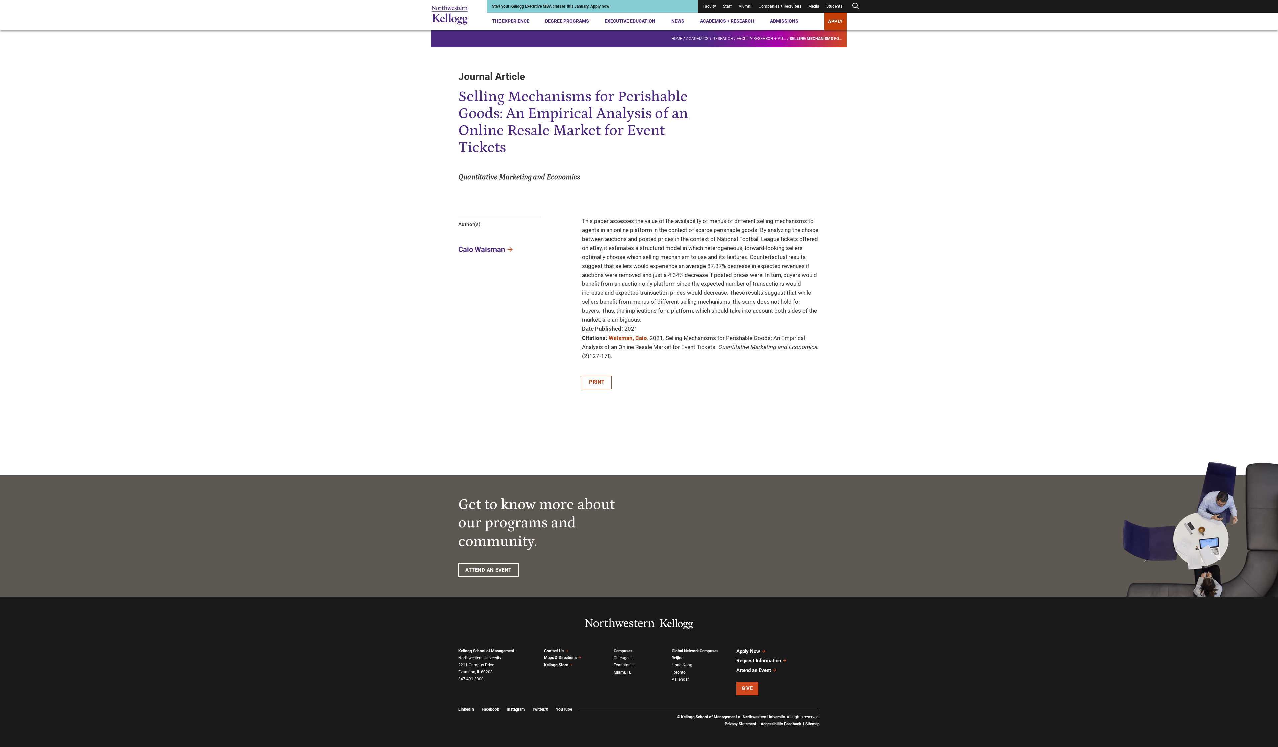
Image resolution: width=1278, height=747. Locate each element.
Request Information (758, 661)
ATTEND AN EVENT (488, 570)
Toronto (679, 672)
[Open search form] (855, 6)
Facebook (490, 709)
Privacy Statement (740, 724)
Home (676, 38)
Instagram (516, 709)
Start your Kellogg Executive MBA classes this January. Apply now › (552, 6)
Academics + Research (727, 21)
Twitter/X (540, 709)
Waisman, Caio (628, 338)
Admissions (784, 21)
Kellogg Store (556, 665)
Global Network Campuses (695, 651)
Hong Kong (682, 665)
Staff (727, 6)
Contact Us (554, 651)
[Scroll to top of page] (828, 712)
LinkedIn (466, 709)
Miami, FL (622, 672)
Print (597, 382)
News (677, 21)
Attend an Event (753, 670)
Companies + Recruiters (780, 6)
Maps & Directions (560, 657)
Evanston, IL (624, 665)
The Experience (510, 21)
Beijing (678, 658)
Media (813, 6)
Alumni (745, 6)
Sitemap (812, 724)
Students (834, 6)
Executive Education (630, 21)
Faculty (709, 6)
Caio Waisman (481, 249)
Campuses (623, 651)
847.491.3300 (471, 679)
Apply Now (748, 651)
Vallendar (680, 679)
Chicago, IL (623, 658)
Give (747, 688)
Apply (835, 21)
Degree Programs (567, 21)
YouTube (564, 709)
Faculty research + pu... (761, 38)
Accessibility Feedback (781, 724)
